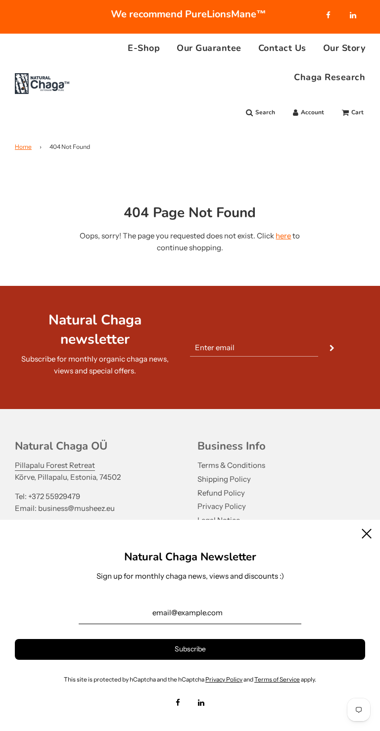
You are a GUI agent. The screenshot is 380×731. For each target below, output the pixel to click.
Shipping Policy (224, 479)
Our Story (344, 48)
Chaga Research (329, 77)
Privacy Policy (221, 506)
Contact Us (282, 48)
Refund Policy (221, 493)
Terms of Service (277, 679)
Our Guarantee (209, 48)
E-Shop (144, 48)
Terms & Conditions (231, 465)
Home (23, 146)
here (283, 235)
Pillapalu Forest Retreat (55, 465)
